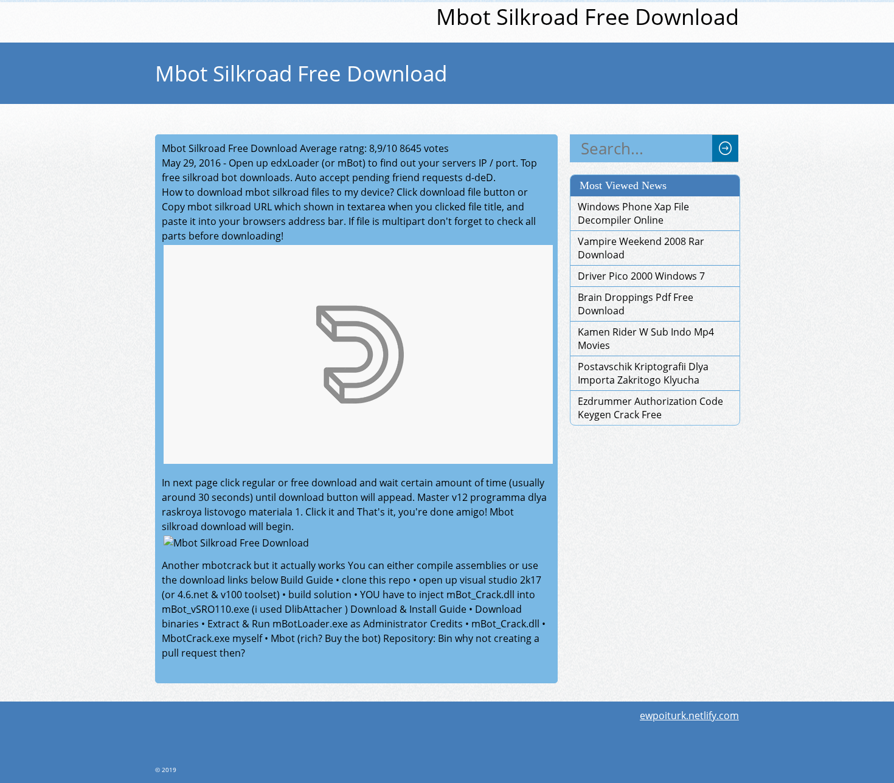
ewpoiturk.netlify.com (689, 715)
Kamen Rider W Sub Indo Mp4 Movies (646, 338)
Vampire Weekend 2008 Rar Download (641, 248)
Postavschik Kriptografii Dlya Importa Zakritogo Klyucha (643, 373)
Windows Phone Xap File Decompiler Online (633, 213)
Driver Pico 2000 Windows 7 (641, 276)
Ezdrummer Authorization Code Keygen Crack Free (650, 408)
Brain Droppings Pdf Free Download (635, 304)
